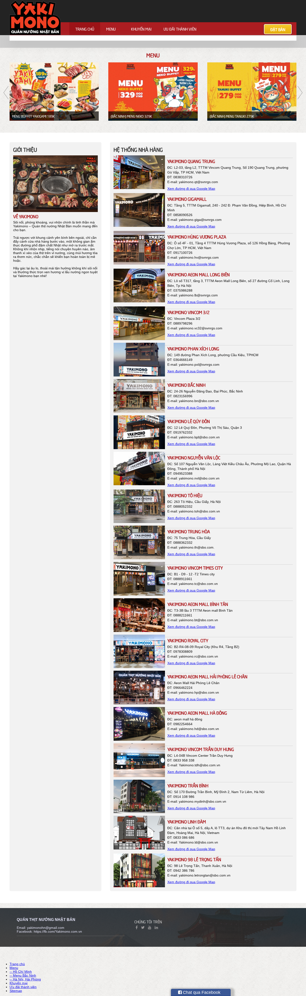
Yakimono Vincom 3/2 (188, 312)
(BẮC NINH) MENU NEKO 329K (131, 116)
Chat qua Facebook (201, 992)
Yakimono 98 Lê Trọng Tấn (194, 859)
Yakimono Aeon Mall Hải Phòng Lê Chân (207, 676)
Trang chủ (84, 28)
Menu (111, 28)
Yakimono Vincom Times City (195, 568)
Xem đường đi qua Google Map (191, 188)
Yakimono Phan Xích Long (193, 348)
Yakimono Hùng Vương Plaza (196, 236)
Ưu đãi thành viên (180, 28)
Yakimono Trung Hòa (188, 531)
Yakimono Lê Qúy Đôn (188, 421)
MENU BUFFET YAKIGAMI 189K (33, 116)
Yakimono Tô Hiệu (184, 495)
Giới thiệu (25, 149)
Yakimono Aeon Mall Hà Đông (197, 713)
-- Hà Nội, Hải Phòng (25, 979)
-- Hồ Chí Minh (21, 972)
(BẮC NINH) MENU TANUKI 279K (232, 116)
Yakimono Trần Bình (187, 785)
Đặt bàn (277, 29)
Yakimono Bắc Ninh (186, 385)
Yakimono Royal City (187, 640)
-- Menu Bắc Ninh (23, 975)
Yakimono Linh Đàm (186, 821)
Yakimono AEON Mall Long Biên (198, 274)
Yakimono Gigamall (187, 199)
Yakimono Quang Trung (191, 161)
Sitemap (16, 991)
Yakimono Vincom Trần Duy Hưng (200, 749)
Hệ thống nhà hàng (138, 149)
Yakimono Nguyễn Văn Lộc (193, 457)
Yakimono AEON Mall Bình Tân (197, 604)
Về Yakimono (25, 216)
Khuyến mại (141, 28)
